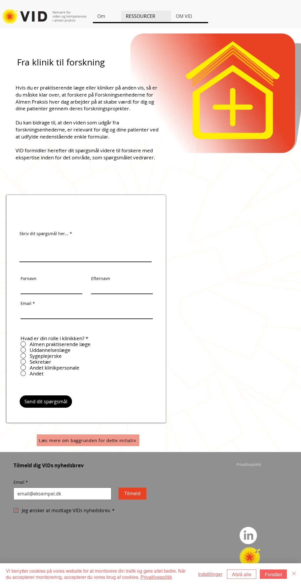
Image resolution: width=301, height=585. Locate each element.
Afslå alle (241, 574)
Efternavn (100, 279)
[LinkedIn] (248, 535)
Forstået (273, 574)
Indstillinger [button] (210, 574)
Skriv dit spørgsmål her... (43, 234)
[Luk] (293, 574)
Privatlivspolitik (156, 577)
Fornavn (28, 279)
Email (26, 303)
